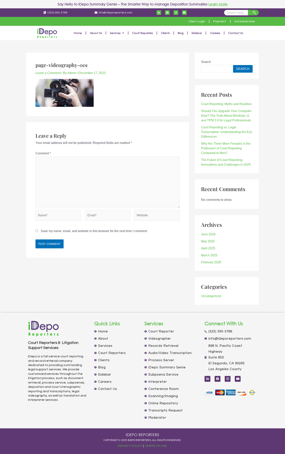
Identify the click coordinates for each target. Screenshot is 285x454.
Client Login (196, 21)
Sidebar (197, 33)
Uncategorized (211, 296)
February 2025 (211, 262)
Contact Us (235, 33)
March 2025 (209, 255)
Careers (215, 33)
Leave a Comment (48, 73)
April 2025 (208, 248)
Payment (219, 21)
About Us (96, 33)
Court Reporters (142, 33)
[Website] (157, 216)
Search (206, 61)
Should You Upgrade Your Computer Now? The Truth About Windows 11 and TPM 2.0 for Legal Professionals (226, 115)
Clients (165, 33)
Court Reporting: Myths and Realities (226, 104)
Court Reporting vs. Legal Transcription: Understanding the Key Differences (226, 132)
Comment (43, 153)
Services (115, 33)
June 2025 (208, 234)
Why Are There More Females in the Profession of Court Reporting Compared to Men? (225, 148)
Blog (180, 33)
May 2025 (208, 241)
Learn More (218, 4)
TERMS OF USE (156, 445)
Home (78, 33)
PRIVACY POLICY (130, 445)
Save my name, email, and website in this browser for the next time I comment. (94, 231)
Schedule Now (244, 21)
